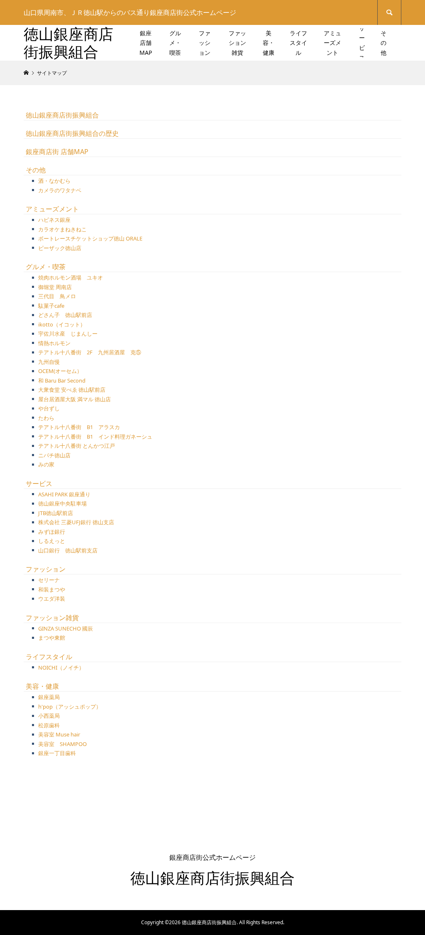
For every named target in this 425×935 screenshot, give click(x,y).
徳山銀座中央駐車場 (62, 503)
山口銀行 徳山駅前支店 (68, 550)
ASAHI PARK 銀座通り (64, 494)
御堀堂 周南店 (55, 287)
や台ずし (49, 408)
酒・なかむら (54, 180)
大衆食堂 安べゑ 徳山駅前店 (71, 389)
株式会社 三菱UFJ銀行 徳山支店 (76, 522)
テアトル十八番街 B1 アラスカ (79, 427)
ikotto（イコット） (61, 324)
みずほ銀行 (51, 531)
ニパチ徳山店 (54, 455)
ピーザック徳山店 (59, 248)
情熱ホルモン (54, 343)
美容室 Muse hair (59, 734)
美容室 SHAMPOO (62, 744)
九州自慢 (49, 362)
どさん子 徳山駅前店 (65, 315)
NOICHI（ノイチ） (61, 667)
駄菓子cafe (51, 305)
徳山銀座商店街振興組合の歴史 (72, 133)
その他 (383, 43)
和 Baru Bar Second (61, 380)
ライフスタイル (298, 43)
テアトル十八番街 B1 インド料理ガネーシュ (95, 436)
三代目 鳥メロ (57, 296)
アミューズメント (332, 43)
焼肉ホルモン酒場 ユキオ (70, 277)
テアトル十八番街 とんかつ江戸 (79, 445)
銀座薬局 (49, 697)
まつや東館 (51, 637)
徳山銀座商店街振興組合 (68, 43)
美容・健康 (268, 43)
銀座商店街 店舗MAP (57, 151)
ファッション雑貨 (237, 43)
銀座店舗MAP (145, 43)
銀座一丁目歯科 (57, 753)
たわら (46, 418)
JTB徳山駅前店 (55, 513)
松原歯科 (49, 725)
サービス (362, 42)
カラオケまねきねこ (62, 229)
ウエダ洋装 (51, 598)
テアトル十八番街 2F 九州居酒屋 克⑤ (89, 352)
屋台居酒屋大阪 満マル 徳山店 (74, 399)
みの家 (46, 464)
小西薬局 (49, 715)
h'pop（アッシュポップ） (69, 706)
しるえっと (51, 541)
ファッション (204, 43)
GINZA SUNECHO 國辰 (65, 628)
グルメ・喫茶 (175, 43)
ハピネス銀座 (54, 219)
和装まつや (51, 589)
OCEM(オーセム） (60, 371)
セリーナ (49, 580)
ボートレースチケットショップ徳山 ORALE (90, 238)
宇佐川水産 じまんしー (68, 333)
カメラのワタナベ (59, 190)
